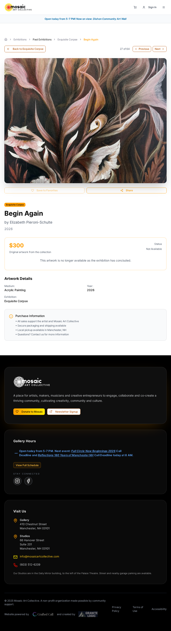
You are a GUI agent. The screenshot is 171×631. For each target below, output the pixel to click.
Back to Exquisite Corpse (28, 48)
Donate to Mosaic (32, 411)
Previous (144, 48)
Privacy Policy (116, 609)
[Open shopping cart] (135, 7)
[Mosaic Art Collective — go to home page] (18, 7)
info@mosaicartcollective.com (39, 556)
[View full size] (85, 120)
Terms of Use (138, 609)
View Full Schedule (27, 465)
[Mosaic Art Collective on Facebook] (28, 481)
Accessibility (159, 609)
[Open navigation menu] (164, 7)
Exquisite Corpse (67, 39)
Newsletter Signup (66, 411)
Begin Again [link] (91, 39)
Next (158, 48)
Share (129, 190)
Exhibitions (20, 39)
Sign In (152, 7)
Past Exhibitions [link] (42, 39)
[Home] (5, 39)
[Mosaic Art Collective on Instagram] (17, 481)
